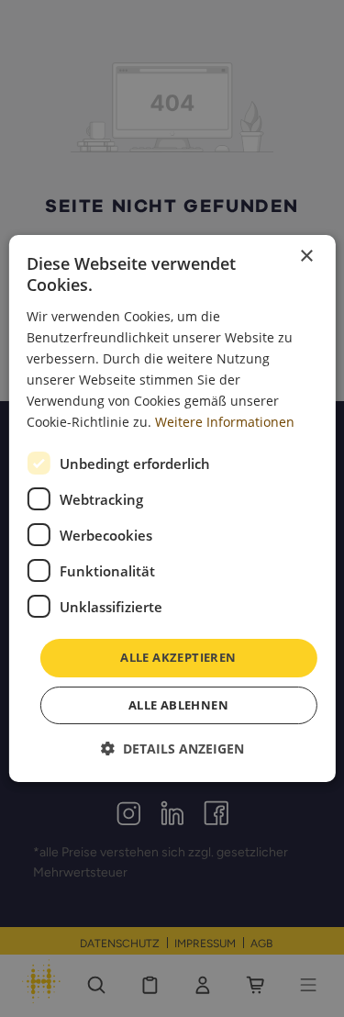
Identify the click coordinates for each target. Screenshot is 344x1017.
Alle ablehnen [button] (178, 705)
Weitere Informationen (224, 421)
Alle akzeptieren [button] (178, 657)
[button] (172, 748)
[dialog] (171, 508)
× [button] (306, 256)
